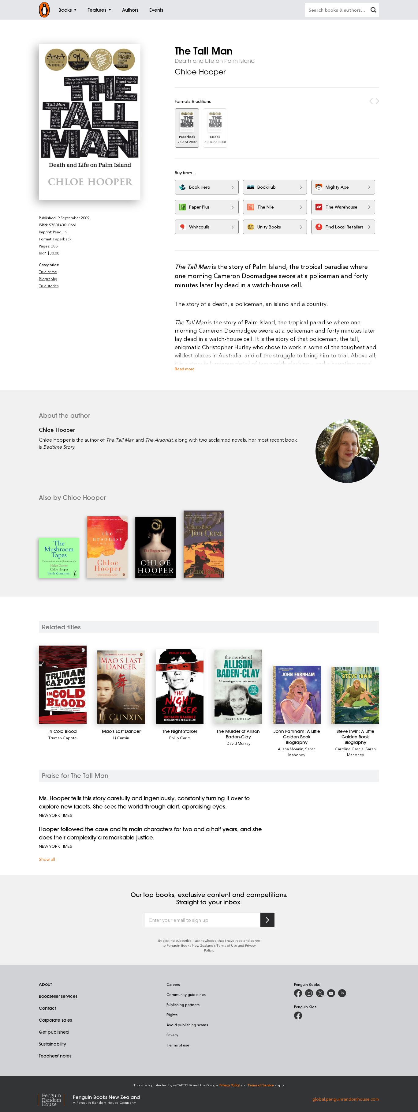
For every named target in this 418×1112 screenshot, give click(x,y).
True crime (48, 271)
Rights (171, 1014)
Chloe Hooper (200, 71)
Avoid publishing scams (187, 1024)
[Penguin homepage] (44, 9)
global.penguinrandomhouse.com (345, 1099)
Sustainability (52, 1044)
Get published (54, 1032)
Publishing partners (183, 1004)
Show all (47, 859)
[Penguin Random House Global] (56, 1099)
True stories (48, 285)
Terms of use (177, 1045)
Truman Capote (62, 738)
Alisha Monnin (290, 749)
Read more (185, 368)
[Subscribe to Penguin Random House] (267, 920)
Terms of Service (261, 1084)
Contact (47, 1008)
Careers (173, 984)
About (45, 984)
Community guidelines (186, 994)
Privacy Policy (229, 1084)
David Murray (238, 743)
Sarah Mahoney (301, 751)
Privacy (172, 1035)
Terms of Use (226, 945)
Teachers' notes (55, 1056)
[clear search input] (373, 10)
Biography (48, 278)
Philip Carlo (179, 738)
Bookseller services (58, 996)
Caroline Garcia (349, 749)
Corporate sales (55, 1020)
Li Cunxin (121, 738)
